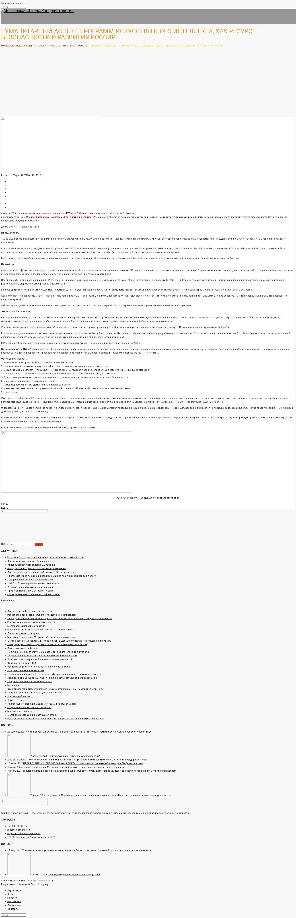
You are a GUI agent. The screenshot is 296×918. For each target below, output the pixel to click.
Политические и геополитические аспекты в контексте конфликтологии (48, 652)
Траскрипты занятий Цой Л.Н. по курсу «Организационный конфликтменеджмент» (54, 674)
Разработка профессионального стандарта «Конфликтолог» (41, 614)
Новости (238, 32)
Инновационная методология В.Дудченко (31, 564)
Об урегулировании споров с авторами (29, 707)
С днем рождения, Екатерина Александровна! (74, 756)
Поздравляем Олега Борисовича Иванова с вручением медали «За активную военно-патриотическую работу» (108, 795)
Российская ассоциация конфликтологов (31, 622)
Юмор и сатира (16, 700)
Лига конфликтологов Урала (23, 633)
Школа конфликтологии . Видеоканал (28, 561)
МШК (24, 880)
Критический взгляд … (20, 696)
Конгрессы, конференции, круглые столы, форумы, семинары (42, 703)
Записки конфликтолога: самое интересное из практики (39, 666)
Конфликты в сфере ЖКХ (21, 663)
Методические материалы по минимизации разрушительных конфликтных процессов (55, 718)
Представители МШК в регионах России (30, 590)
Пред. (4, 503)
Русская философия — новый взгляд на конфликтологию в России (45, 557)
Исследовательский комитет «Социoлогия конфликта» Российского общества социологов (59, 618)
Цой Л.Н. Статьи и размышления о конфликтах (33, 583)
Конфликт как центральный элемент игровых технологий (39, 659)
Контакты (277, 32)
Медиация (13, 685)
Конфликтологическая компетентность (29, 681)
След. (4, 507)
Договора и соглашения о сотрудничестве (31, 715)
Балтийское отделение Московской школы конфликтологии (41, 637)
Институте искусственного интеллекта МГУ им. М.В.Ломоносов (56, 213)
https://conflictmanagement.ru (24, 833)
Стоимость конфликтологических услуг (29, 611)
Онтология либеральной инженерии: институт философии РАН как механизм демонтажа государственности (86, 759)
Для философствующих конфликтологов (30, 579)
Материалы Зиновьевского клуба (26, 626)
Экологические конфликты (22, 648)
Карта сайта (14, 890)
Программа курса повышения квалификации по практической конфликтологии (52, 576)
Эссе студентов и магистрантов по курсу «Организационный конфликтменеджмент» (55, 689)
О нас (202, 32)
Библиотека (219, 32)
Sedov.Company (39, 884)
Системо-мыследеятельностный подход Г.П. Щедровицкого (41, 572)
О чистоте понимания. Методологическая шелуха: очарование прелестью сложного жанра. (73, 767)
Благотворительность (19, 711)
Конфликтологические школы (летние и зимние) (34, 692)
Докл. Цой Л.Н (9, 226)
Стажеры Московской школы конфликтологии (33, 594)
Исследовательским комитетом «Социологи (52, 217)
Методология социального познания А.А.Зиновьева (36, 568)
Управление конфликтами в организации (30, 587)
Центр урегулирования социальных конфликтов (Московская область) (47, 644)
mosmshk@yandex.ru (19, 829)
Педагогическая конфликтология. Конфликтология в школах (42, 655)
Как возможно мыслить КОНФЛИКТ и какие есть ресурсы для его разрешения (52, 677)
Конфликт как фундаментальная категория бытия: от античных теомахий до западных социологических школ (89, 731)
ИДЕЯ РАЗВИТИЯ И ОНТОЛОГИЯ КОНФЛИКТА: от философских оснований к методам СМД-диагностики (83, 763)
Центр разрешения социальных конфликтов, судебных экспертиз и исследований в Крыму (59, 640)
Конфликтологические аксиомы (25, 670)
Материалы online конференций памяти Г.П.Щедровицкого (40, 629)
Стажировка (257, 32)
